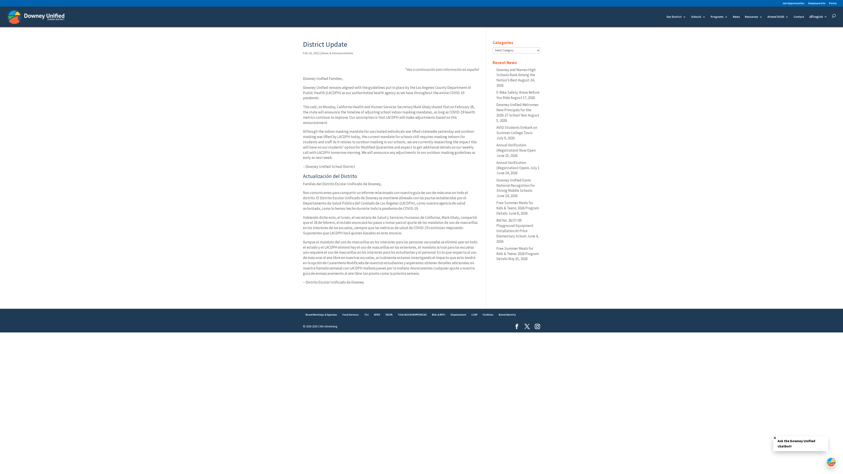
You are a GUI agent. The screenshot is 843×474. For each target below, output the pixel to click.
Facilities (488, 314)
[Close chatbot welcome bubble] (775, 438)
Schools (696, 17)
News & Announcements (337, 53)
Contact (799, 17)
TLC (366, 314)
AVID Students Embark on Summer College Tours (516, 130)
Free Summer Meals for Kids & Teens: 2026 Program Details (517, 208)
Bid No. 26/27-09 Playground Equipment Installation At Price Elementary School (514, 228)
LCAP (474, 314)
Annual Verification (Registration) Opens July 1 (517, 165)
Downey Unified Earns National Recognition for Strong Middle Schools (515, 185)
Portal (832, 3)
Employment (458, 314)
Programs (717, 17)
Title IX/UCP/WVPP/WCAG (412, 314)
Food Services (350, 314)
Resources (751, 17)
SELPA (389, 314)
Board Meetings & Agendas (321, 314)
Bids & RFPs (438, 314)
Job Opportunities (793, 3)
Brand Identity (507, 314)
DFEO (377, 314)
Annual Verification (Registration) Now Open (516, 148)
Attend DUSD (775, 17)
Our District (674, 17)
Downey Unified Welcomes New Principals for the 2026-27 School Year (517, 110)
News (736, 17)
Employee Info (816, 3)
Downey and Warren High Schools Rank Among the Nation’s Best (516, 75)
